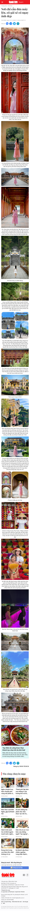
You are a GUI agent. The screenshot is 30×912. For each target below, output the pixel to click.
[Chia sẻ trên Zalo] (7, 23)
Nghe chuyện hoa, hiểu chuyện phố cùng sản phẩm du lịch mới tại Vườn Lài (7, 793)
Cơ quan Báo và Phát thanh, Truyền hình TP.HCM (12, 891)
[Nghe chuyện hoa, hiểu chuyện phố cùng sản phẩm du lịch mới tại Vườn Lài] (7, 783)
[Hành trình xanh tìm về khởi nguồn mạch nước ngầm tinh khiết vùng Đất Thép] (7, 823)
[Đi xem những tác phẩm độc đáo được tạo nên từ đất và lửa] (22, 803)
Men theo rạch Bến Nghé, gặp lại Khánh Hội (7, 812)
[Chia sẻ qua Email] (18, 23)
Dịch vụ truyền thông (6, 901)
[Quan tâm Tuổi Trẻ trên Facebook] (27, 875)
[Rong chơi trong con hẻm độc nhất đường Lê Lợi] (7, 843)
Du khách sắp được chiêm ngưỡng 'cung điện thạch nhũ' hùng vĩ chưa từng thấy (22, 854)
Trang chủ (4, 5)
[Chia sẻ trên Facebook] (10, 23)
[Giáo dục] (21, 2)
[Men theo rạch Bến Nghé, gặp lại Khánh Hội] (7, 803)
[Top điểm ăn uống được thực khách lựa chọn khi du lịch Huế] (15, 735)
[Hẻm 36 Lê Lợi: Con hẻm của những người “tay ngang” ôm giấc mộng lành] (22, 823)
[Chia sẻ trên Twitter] (14, 23)
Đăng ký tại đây (17, 868)
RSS (4, 903)
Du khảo (10, 5)
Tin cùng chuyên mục (14, 773)
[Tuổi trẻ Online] (13, 2)
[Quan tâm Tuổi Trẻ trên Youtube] (24, 875)
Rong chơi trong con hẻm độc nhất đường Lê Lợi (7, 852)
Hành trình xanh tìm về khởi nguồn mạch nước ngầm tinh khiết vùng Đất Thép (7, 834)
